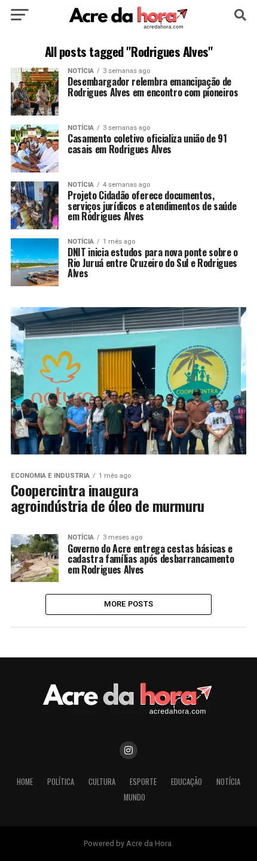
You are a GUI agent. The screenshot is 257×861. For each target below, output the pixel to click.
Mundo (134, 797)
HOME (25, 781)
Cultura (101, 781)
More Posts (129, 603)
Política (60, 781)
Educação (186, 781)
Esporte (143, 781)
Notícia (228, 781)
